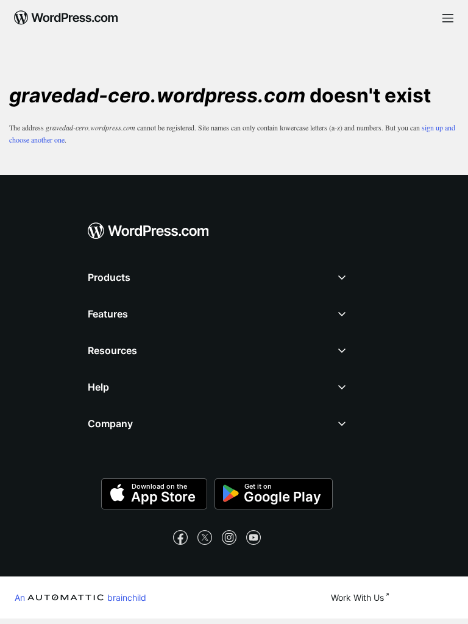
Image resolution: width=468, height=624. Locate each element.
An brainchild (80, 597)
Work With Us (357, 597)
